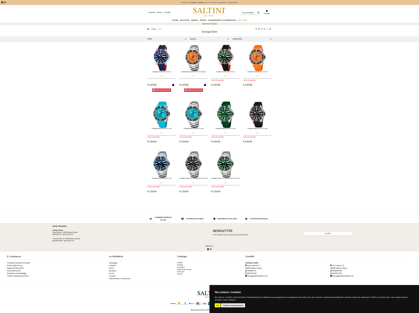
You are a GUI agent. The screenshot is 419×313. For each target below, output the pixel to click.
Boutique (184, 20)
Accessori (181, 267)
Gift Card (180, 272)
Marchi (194, 20)
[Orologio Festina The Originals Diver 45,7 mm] (193, 164)
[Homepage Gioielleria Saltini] (148, 29)
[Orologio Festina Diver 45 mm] (161, 58)
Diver (149, 39)
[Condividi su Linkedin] (262, 29)
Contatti (167, 12)
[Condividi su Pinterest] (265, 29)
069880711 (58, 234)
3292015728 (69, 240)
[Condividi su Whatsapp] (267, 29)
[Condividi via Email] (270, 29)
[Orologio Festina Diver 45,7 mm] (257, 58)
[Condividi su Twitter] (256, 29)
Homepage (113, 263)
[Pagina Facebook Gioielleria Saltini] (2, 2)
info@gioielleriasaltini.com (257, 276)
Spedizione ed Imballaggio (17, 273)
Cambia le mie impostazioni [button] (233, 305)
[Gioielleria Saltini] (209, 12)
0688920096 (58, 240)
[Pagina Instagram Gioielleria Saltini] (5, 2)
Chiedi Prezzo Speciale (162, 90)
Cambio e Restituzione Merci (18, 276)
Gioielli (179, 263)
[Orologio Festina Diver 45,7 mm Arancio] (193, 58)
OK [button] (217, 305)
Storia (175, 20)
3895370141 (68, 234)
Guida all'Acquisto (14, 271)
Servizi (159, 12)
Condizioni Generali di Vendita (18, 263)
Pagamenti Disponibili (15, 268)
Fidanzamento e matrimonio (222, 20)
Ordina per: (237, 39)
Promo (203, 20)
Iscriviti (327, 233)
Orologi (153, 29)
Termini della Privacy (15, 265)
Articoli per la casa (184, 269)
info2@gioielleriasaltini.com (343, 276)
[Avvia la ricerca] (258, 13)
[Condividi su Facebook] (259, 29)
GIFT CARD (242, 20)
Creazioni (151, 12)
